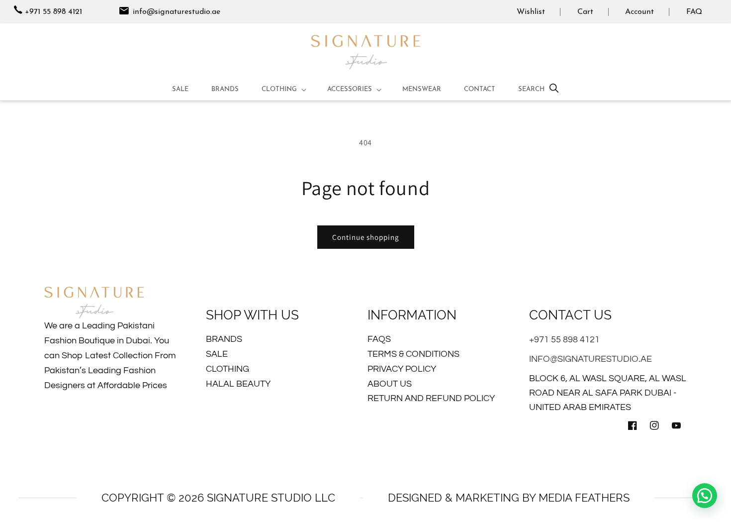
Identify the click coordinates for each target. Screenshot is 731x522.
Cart (585, 12)
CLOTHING (227, 369)
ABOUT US (389, 384)
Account (639, 12)
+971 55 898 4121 (53, 12)
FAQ (694, 12)
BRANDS (224, 339)
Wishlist (531, 12)
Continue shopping (365, 237)
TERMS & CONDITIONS (413, 354)
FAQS (379, 339)
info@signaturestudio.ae (175, 12)
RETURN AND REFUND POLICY (431, 398)
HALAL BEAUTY (238, 384)
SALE (217, 354)
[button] (283, 90)
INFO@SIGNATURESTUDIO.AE (590, 359)
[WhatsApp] (704, 495)
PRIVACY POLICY (401, 369)
